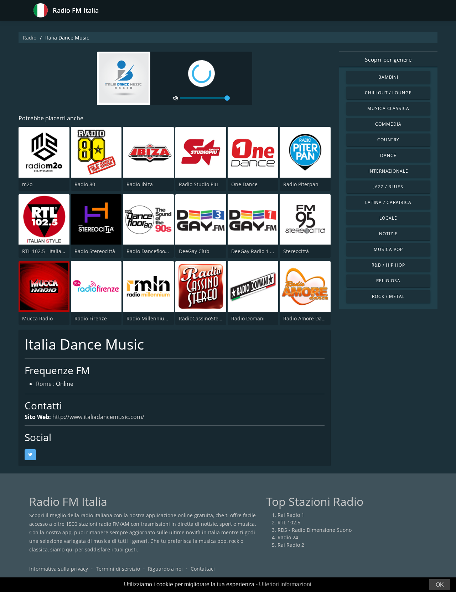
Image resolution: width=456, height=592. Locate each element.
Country (388, 140)
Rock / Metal (388, 296)
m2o (27, 184)
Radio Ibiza (139, 184)
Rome (44, 384)
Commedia (388, 124)
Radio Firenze (90, 318)
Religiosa (388, 281)
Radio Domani (248, 318)
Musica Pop (388, 249)
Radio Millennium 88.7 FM (157, 318)
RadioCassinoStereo (202, 318)
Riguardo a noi (165, 568)
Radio (29, 37)
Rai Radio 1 (291, 515)
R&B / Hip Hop (388, 265)
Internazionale (388, 171)
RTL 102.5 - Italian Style (49, 251)
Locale (388, 218)
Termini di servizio (118, 568)
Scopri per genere (388, 59)
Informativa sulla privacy (58, 568)
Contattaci (203, 568)
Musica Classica (388, 108)
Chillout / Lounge (388, 93)
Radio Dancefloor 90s (151, 251)
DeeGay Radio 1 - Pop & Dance (267, 251)
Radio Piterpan (300, 184)
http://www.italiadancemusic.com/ (98, 417)
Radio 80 (84, 184)
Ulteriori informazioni (285, 584)
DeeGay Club (194, 251)
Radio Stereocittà (94, 251)
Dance (388, 155)
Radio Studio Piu (198, 184)
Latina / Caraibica (388, 202)
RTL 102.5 (289, 522)
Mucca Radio (37, 318)
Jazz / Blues (388, 187)
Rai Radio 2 (291, 544)
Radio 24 (288, 537)
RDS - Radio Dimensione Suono (315, 529)
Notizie (388, 234)
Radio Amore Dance (306, 318)
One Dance (244, 184)
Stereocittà (296, 251)
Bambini (388, 77)
